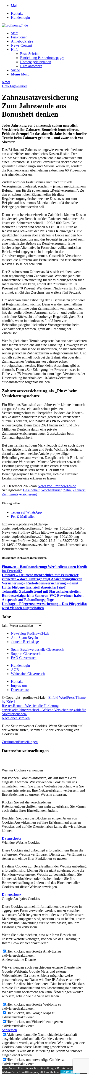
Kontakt (17, 13)
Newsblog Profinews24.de (30, 633)
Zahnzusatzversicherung (19, 494)
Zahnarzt (79, 490)
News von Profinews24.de (57, 486)
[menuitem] (49, 13)
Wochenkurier (51, 490)
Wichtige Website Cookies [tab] (21, 842)
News (6, 82)
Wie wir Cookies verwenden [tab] (22, 770)
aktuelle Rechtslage (25, 642)
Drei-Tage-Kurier (14, 86)
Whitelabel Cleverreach (28, 674)
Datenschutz (20, 690)
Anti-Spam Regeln (24, 638)
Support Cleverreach (26, 654)
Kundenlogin (20, 17)
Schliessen (9, 1030)
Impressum (19, 686)
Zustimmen (10, 742)
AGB (15, 670)
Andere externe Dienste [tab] (19, 959)
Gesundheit (31, 490)
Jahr (5, 625)
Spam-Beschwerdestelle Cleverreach (37, 649)
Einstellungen (28, 742)
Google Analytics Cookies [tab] (21, 899)
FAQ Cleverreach (24, 658)
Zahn (67, 490)
